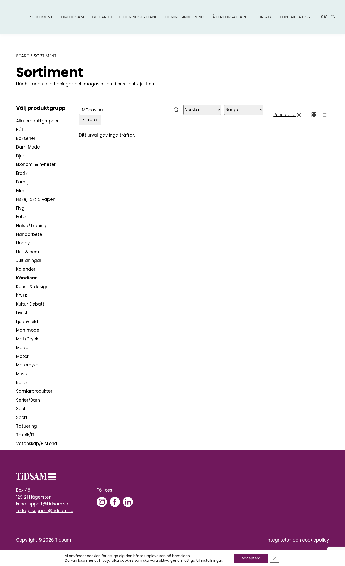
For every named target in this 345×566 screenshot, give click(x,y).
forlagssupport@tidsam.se (44, 511)
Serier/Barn (28, 400)
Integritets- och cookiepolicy (298, 540)
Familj (22, 182)
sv (324, 17)
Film (20, 191)
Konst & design (32, 287)
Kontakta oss (294, 17)
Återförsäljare (229, 17)
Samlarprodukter (34, 391)
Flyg (20, 208)
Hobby (23, 243)
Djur (20, 156)
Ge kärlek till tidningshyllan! (124, 17)
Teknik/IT (25, 435)
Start (22, 56)
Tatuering (26, 426)
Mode (22, 347)
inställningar (211, 560)
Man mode (27, 330)
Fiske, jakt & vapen (35, 199)
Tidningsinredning (184, 17)
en (333, 17)
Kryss (21, 295)
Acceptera (251, 558)
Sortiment (41, 17)
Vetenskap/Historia (36, 443)
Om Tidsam (72, 17)
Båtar (22, 130)
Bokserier (25, 138)
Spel (20, 409)
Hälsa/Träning (31, 226)
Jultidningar (28, 260)
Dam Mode (28, 147)
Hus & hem (27, 252)
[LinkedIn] (128, 502)
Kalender (25, 269)
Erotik (21, 173)
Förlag (263, 17)
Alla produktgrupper (37, 121)
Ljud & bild (27, 321)
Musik (22, 374)
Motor (22, 356)
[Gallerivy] (314, 115)
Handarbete (29, 234)
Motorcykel (27, 365)
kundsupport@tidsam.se (42, 504)
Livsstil (23, 313)
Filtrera (89, 120)
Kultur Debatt (30, 304)
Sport (22, 417)
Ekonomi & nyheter (36, 164)
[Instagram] (102, 502)
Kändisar (26, 278)
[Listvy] (324, 115)
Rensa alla (284, 115)
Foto (21, 217)
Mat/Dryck (27, 339)
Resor (22, 383)
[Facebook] (115, 502)
